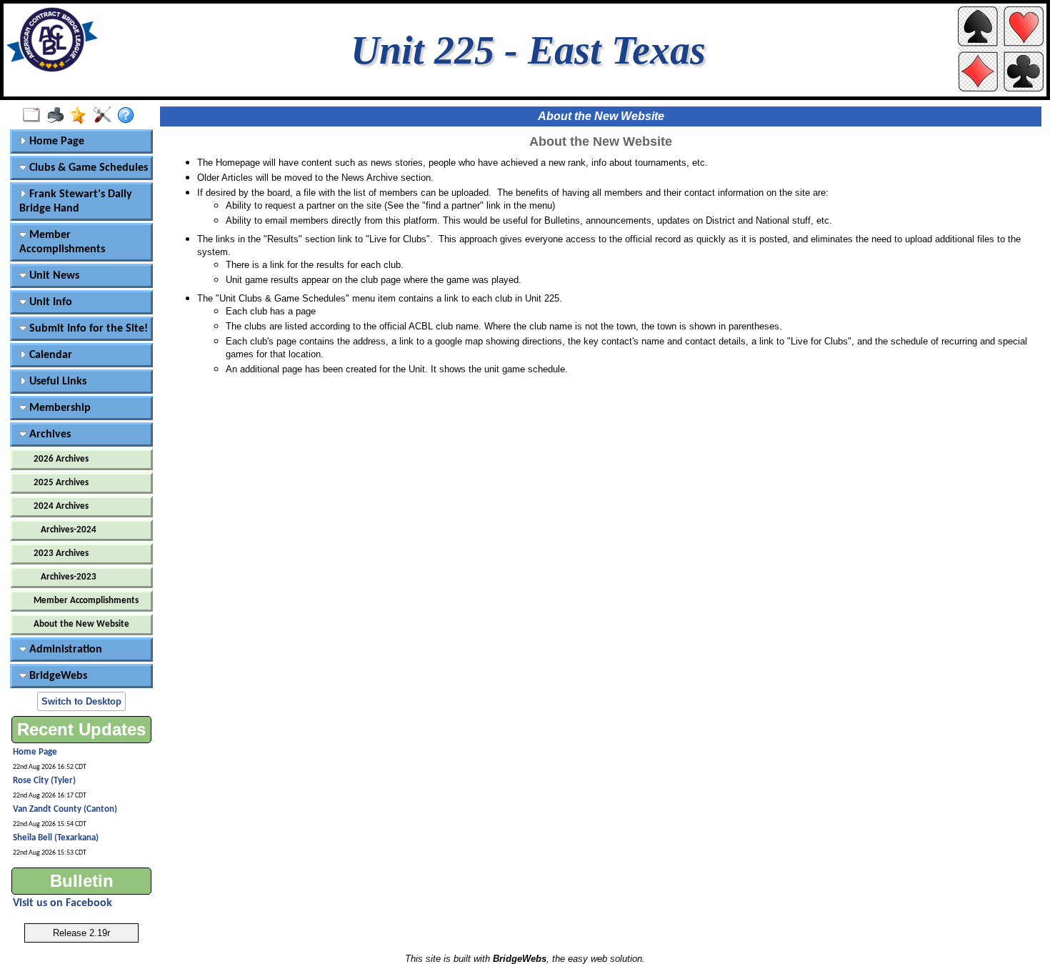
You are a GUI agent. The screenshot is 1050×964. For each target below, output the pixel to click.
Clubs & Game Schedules (87, 168)
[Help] (129, 115)
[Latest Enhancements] (82, 115)
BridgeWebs (56, 676)
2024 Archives (61, 506)
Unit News (52, 276)
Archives (48, 434)
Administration (64, 649)
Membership (58, 408)
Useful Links (56, 381)
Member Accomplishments (62, 242)
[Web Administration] (105, 115)
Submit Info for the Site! (87, 328)
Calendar (49, 355)
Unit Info (49, 302)
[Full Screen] (34, 115)
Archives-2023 (68, 577)
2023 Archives (61, 553)
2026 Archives (61, 459)
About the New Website (81, 624)
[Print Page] (58, 115)
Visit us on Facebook (62, 903)
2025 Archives (61, 482)
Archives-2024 (68, 530)
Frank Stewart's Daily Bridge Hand (75, 201)
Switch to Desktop (81, 701)
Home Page (55, 141)
